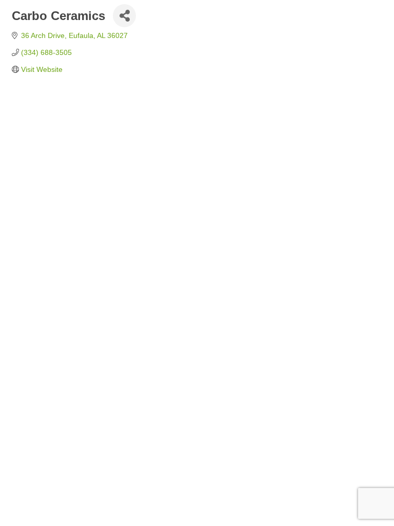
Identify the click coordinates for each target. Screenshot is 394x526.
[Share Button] (124, 15)
